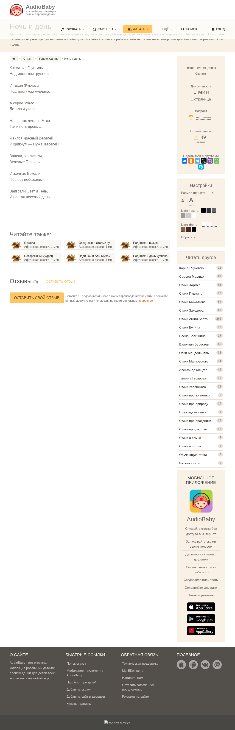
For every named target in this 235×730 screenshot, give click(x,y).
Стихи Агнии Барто (193, 319)
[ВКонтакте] (184, 161)
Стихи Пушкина (190, 293)
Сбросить (188, 237)
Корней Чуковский (192, 268)
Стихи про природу (193, 404)
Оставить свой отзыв (36, 298)
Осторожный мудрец (38, 256)
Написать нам (132, 678)
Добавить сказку (79, 689)
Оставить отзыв (61, 281)
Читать (139, 29)
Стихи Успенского (192, 387)
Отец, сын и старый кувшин (98, 243)
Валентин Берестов (194, 344)
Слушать (73, 29)
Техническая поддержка (140, 663)
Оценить (201, 73)
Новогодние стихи (192, 412)
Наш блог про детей (82, 682)
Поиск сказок (76, 663)
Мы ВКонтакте (132, 670)
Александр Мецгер (193, 370)
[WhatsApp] (216, 161)
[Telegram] (197, 161)
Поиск (191, 29)
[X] (204, 161)
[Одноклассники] (191, 161)
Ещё (165, 29)
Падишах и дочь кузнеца (150, 256)
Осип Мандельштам (194, 353)
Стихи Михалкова (192, 302)
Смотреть (107, 29)
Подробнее (145, 300)
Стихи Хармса (190, 285)
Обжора (29, 243)
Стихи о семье (190, 438)
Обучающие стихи (193, 455)
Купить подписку (79, 703)
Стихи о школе (190, 446)
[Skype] (201, 167)
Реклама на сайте (135, 696)
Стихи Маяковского (193, 361)
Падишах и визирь (146, 243)
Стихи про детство (193, 429)
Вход (220, 29)
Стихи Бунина (189, 327)
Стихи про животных (194, 395)
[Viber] (210, 161)
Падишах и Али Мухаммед (97, 256)
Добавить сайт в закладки (86, 696)
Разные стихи (189, 463)
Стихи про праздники (195, 421)
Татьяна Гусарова (192, 378)
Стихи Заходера (191, 310)
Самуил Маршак (191, 276)
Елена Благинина (192, 336)
